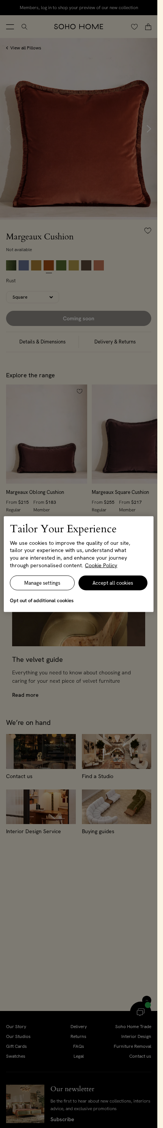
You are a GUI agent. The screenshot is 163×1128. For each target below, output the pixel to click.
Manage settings (42, 583)
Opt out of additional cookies (42, 600)
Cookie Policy (101, 565)
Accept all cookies (112, 583)
